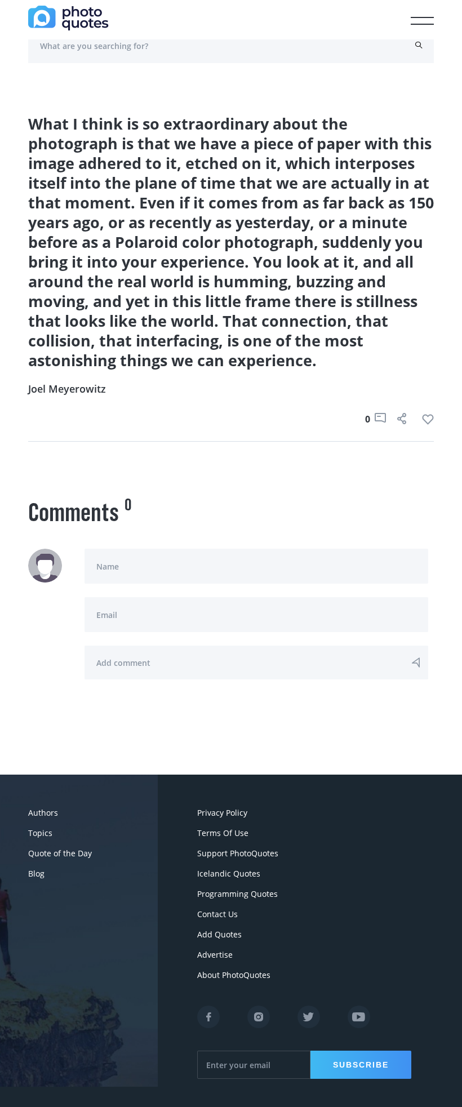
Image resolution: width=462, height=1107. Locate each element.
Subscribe (361, 1064)
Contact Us (217, 914)
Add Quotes (219, 934)
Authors (43, 812)
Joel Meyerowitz (67, 388)
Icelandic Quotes (228, 873)
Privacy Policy (222, 812)
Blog (36, 873)
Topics (40, 833)
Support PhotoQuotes (237, 853)
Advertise (215, 954)
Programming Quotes (237, 893)
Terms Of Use (222, 833)
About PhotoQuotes (233, 975)
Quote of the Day (60, 853)
